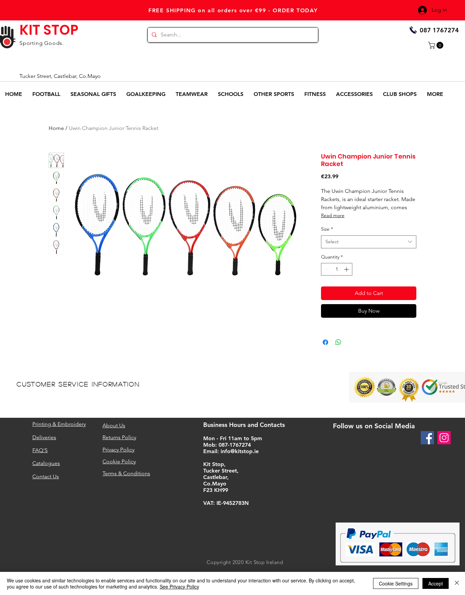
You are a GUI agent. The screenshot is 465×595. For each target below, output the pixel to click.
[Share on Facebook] (325, 342)
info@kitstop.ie (240, 451)
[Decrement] (326, 269)
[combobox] (368, 241)
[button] (436, 45)
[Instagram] (444, 437)
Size (327, 229)
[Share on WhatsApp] (338, 342)
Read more (332, 215)
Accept (435, 583)
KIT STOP (48, 29)
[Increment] (347, 269)
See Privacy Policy (179, 586)
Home (56, 128)
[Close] (457, 583)
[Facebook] (427, 437)
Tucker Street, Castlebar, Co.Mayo (60, 76)
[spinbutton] (337, 269)
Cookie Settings (396, 583)
